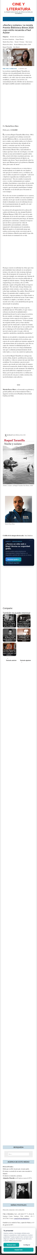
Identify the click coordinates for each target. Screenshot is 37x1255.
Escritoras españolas (8, 39)
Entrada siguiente (25, 660)
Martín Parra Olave (8, 42)
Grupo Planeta (20, 39)
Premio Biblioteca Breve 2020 (22, 44)
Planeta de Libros (8, 44)
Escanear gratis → (13, 559)
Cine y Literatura (11, 68)
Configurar (26, 1245)
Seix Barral (16, 47)
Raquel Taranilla (7, 47)
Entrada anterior (11, 660)
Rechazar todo (11, 1245)
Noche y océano (19, 42)
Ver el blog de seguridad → (13, 563)
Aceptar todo (19, 1249)
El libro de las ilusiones (17, 37)
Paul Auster (29, 42)
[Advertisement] (18, 105)
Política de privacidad (15, 1240)
